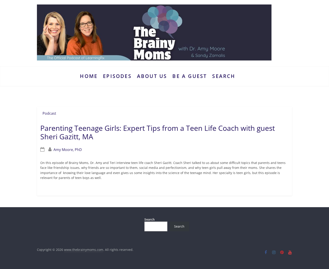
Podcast (49, 113)
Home (89, 76)
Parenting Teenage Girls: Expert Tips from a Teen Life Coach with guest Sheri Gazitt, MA (157, 132)
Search (223, 76)
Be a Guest (189, 76)
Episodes (117, 76)
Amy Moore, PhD (67, 149)
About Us (152, 76)
